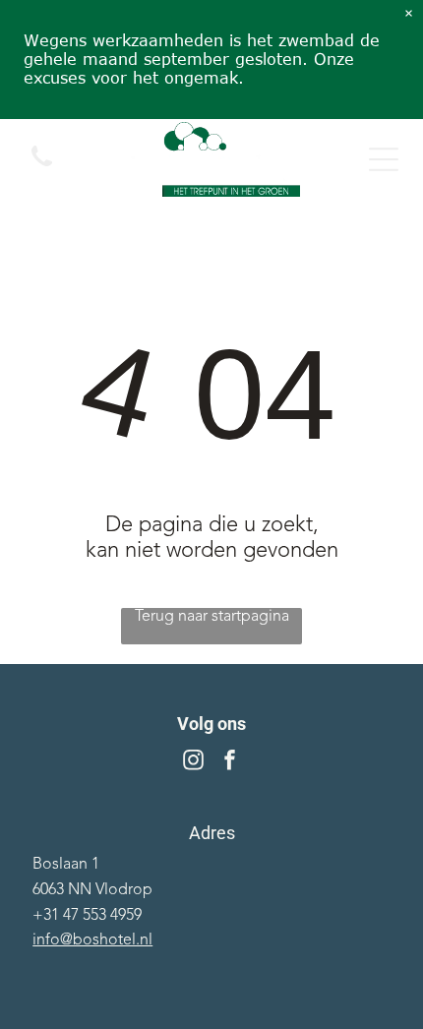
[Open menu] (383, 159)
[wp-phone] (42, 169)
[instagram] (194, 762)
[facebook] (230, 762)
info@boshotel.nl (92, 940)
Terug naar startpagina (212, 617)
